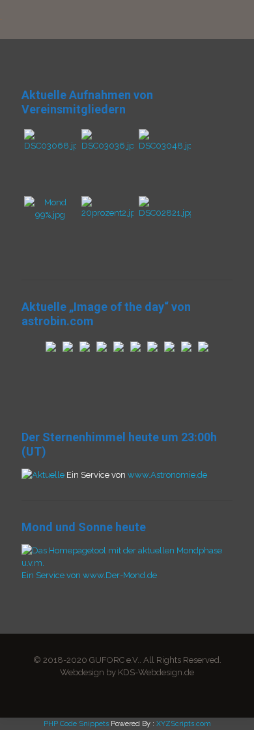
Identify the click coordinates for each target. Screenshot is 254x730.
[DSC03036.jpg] (107, 146)
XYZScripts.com (183, 724)
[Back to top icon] (227, 703)
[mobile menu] (236, 19)
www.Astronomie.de (167, 475)
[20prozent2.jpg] (107, 213)
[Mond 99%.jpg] (50, 215)
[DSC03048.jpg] (165, 146)
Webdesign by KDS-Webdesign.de (127, 672)
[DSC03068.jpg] (50, 146)
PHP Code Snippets (76, 724)
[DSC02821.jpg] (165, 213)
